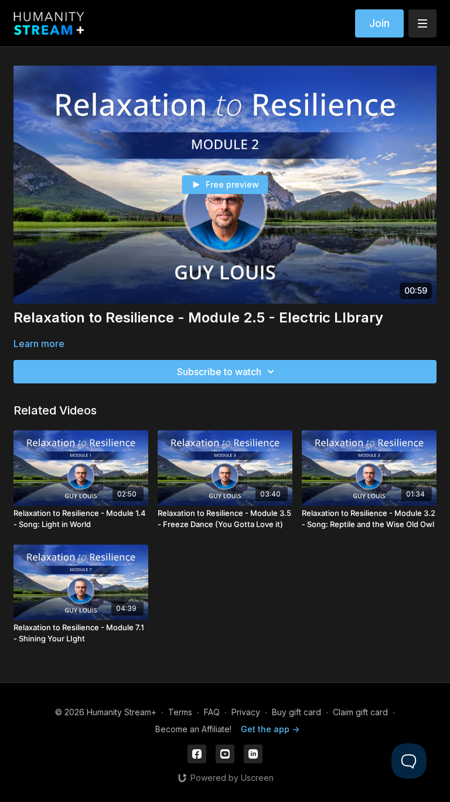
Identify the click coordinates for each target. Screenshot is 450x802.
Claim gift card (360, 712)
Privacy (245, 712)
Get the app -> (270, 729)
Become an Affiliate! (193, 729)
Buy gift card (296, 712)
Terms (180, 712)
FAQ (212, 712)
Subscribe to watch (219, 372)
